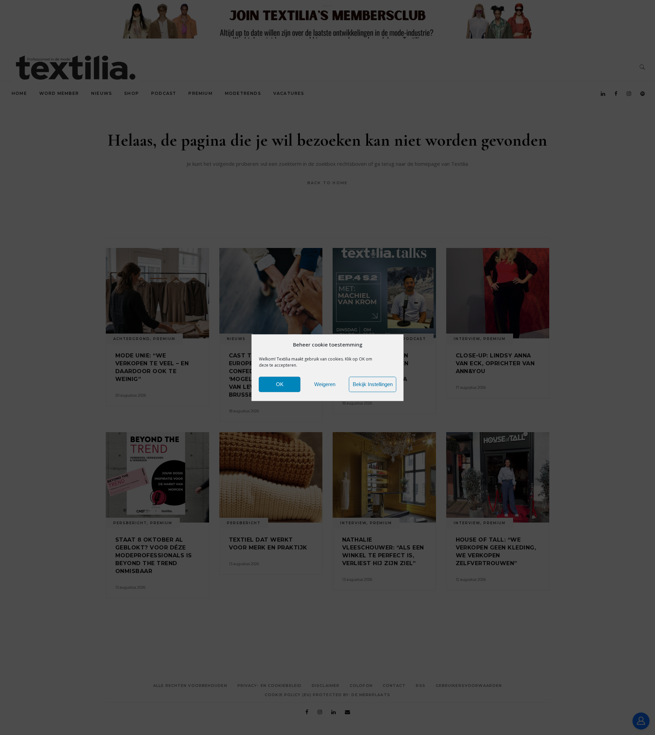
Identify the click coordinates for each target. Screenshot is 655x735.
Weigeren (324, 384)
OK (279, 384)
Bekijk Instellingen (373, 384)
